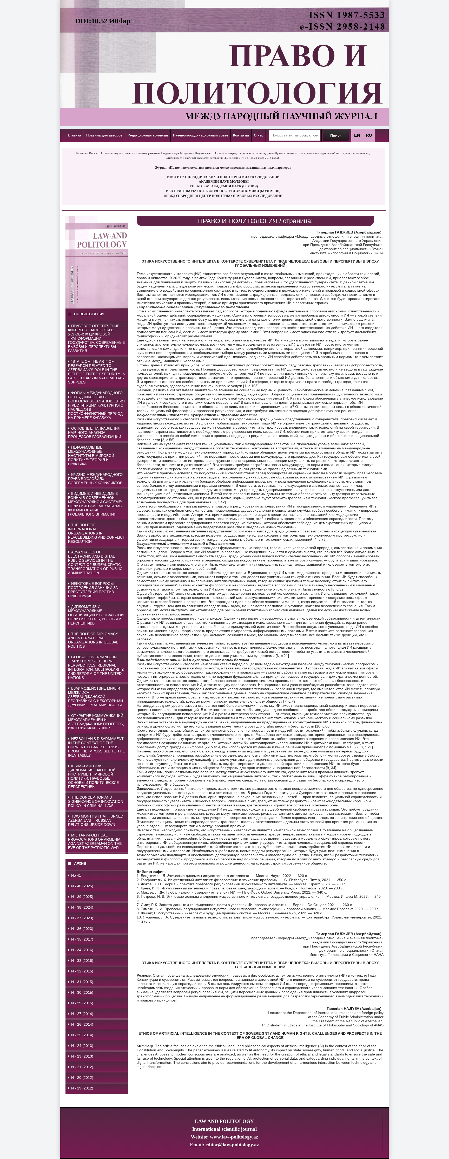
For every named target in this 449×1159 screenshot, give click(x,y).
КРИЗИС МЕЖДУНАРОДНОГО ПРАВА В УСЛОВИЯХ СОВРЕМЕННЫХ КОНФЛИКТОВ (95, 478)
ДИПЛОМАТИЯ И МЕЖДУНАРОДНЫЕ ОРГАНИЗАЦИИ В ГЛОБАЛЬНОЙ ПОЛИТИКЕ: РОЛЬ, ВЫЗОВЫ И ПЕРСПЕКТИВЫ (96, 615)
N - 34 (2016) (82, 950)
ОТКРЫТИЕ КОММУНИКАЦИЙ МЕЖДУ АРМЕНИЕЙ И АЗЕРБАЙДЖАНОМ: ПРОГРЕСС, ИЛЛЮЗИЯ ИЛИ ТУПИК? (96, 722)
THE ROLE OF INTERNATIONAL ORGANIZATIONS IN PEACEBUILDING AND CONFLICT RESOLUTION (96, 533)
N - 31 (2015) (82, 982)
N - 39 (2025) (82, 897)
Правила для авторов (104, 135)
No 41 (76, 875)
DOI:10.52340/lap (102, 21)
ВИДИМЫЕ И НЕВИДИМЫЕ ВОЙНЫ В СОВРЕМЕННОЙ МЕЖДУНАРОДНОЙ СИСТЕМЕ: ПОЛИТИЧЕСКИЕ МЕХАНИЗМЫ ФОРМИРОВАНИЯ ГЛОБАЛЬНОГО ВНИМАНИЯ (95, 503)
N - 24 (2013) (82, 1046)
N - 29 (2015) (82, 1003)
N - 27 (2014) (82, 1014)
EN (357, 135)
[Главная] (224, 121)
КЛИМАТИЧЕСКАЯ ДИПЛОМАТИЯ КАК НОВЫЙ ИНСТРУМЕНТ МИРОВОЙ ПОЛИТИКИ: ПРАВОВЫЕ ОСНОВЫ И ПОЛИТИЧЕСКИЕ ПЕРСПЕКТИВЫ (93, 776)
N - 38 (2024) (82, 907)
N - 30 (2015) (82, 992)
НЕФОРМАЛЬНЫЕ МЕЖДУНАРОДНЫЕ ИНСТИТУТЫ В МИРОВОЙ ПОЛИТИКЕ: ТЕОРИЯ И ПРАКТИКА (91, 455)
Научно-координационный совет (200, 135)
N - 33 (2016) (82, 960)
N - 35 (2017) (82, 939)
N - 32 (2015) (82, 971)
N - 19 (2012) (82, 1088)
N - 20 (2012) (82, 1077)
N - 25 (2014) (82, 1035)
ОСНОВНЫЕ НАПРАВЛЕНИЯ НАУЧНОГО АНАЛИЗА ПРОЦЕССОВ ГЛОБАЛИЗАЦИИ (94, 432)
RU (369, 135)
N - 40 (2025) (82, 886)
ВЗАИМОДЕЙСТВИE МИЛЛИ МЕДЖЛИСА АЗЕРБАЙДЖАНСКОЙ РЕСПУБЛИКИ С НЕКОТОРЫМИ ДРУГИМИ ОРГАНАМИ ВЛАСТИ (95, 696)
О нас (258, 135)
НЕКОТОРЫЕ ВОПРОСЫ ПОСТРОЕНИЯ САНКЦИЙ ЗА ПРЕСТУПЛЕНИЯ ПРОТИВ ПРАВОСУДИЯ (93, 589)
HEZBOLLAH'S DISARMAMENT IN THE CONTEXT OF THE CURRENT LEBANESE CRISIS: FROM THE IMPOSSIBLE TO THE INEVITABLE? (96, 747)
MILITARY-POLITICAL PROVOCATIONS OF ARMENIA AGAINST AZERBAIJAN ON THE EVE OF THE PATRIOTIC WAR (95, 841)
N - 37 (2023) (82, 918)
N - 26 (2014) (82, 1024)
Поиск (335, 135)
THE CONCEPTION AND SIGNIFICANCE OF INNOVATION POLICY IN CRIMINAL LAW (95, 801)
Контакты (241, 135)
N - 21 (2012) (82, 1067)
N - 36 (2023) (82, 929)
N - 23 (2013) (82, 1056)
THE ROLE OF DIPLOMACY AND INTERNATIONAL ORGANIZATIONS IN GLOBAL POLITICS (93, 640)
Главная (74, 135)
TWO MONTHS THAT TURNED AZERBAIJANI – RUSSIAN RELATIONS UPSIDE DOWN (95, 820)
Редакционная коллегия (148, 135)
